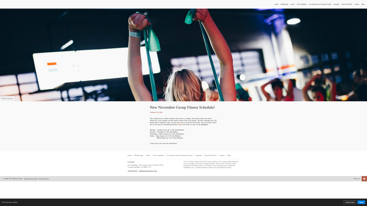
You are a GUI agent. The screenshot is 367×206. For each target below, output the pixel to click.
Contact (356, 4)
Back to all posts (8, 98)
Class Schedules (301, 4)
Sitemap (26, 178)
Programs (336, 4)
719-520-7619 (132, 171)
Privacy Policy (33, 178)
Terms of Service (44, 178)
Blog (362, 4)
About (292, 4)
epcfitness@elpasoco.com (148, 171)
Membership (284, 4)
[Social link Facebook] (364, 178)
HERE (180, 124)
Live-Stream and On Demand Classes (320, 4)
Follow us (356, 178)
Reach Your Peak (347, 4)
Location (131, 162)
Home (276, 4)
